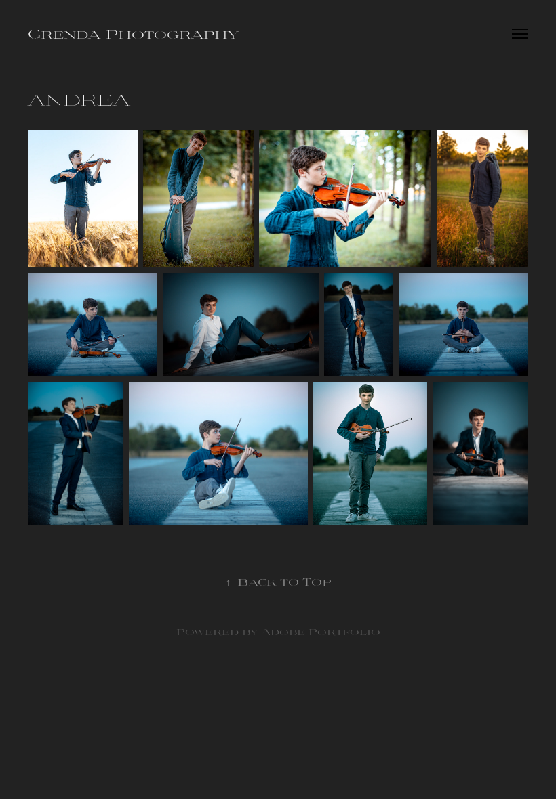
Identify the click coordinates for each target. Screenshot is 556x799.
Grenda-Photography (133, 33)
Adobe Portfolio (320, 631)
